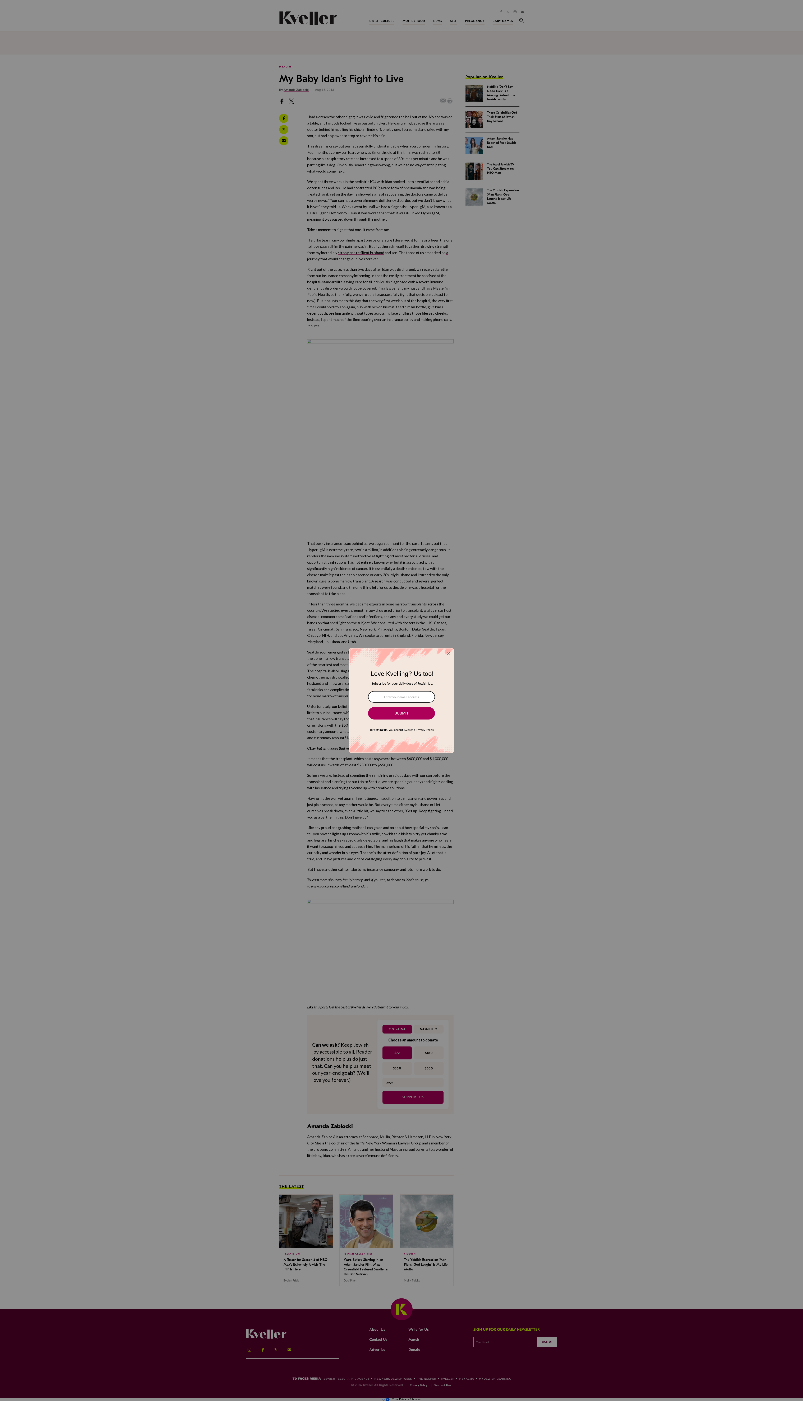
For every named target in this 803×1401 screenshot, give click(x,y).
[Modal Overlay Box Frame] (401, 700)
